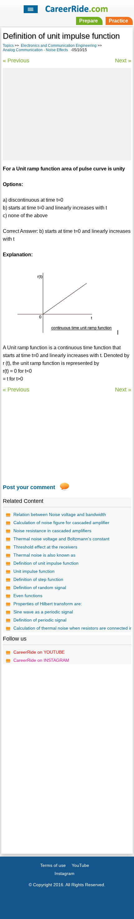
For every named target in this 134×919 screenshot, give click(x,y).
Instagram (64, 873)
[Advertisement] (67, 113)
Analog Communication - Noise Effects (35, 50)
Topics (8, 45)
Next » (123, 60)
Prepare (88, 20)
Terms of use (53, 865)
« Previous (16, 60)
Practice (118, 20)
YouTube (80, 865)
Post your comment (29, 487)
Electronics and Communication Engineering (59, 45)
